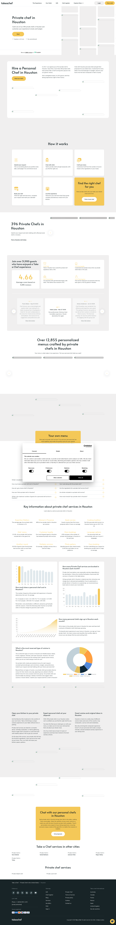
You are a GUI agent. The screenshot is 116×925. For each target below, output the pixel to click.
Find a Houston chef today (18, 240)
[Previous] (50, 233)
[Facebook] (13, 893)
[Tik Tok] (31, 893)
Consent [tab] (34, 451)
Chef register (66, 3)
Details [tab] (58, 451)
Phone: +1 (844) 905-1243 (20, 902)
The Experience (37, 3)
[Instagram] (18, 893)
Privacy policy (69, 898)
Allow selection (58, 477)
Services (48, 900)
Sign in (48, 909)
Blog (47, 898)
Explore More (78, 3)
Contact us (68, 903)
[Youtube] (35, 893)
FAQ (47, 906)
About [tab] (81, 451)
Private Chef (68, 892)
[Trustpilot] (30, 52)
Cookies (67, 900)
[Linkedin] (26, 893)
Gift (57, 3)
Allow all (80, 477)
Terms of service (70, 895)
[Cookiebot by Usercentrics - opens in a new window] (85, 446)
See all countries (95, 909)
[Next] (102, 311)
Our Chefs (49, 3)
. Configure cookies (100, 920)
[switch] (49, 471)
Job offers (48, 903)
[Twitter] (22, 893)
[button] (50, 233)
